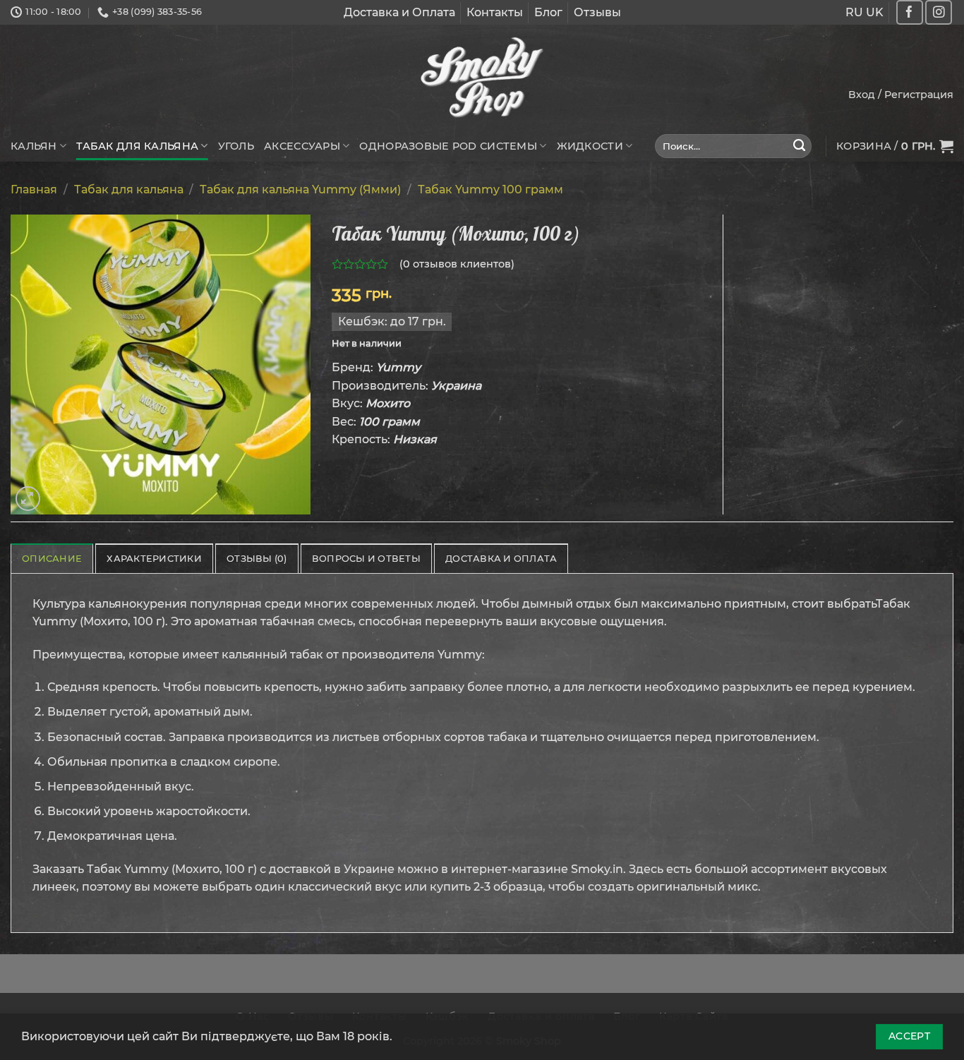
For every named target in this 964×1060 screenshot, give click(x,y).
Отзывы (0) (257, 558)
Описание (52, 558)
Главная (34, 189)
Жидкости (590, 146)
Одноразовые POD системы (448, 146)
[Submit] (799, 146)
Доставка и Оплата (399, 12)
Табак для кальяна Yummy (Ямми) (300, 189)
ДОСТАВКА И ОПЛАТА (501, 558)
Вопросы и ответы (366, 558)
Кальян (34, 146)
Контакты (494, 12)
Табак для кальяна (137, 146)
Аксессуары (302, 146)
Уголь (236, 146)
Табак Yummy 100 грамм (490, 189)
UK (875, 12)
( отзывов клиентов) (456, 264)
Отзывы (597, 12)
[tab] (52, 558)
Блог (548, 12)
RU (854, 12)
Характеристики (154, 558)
